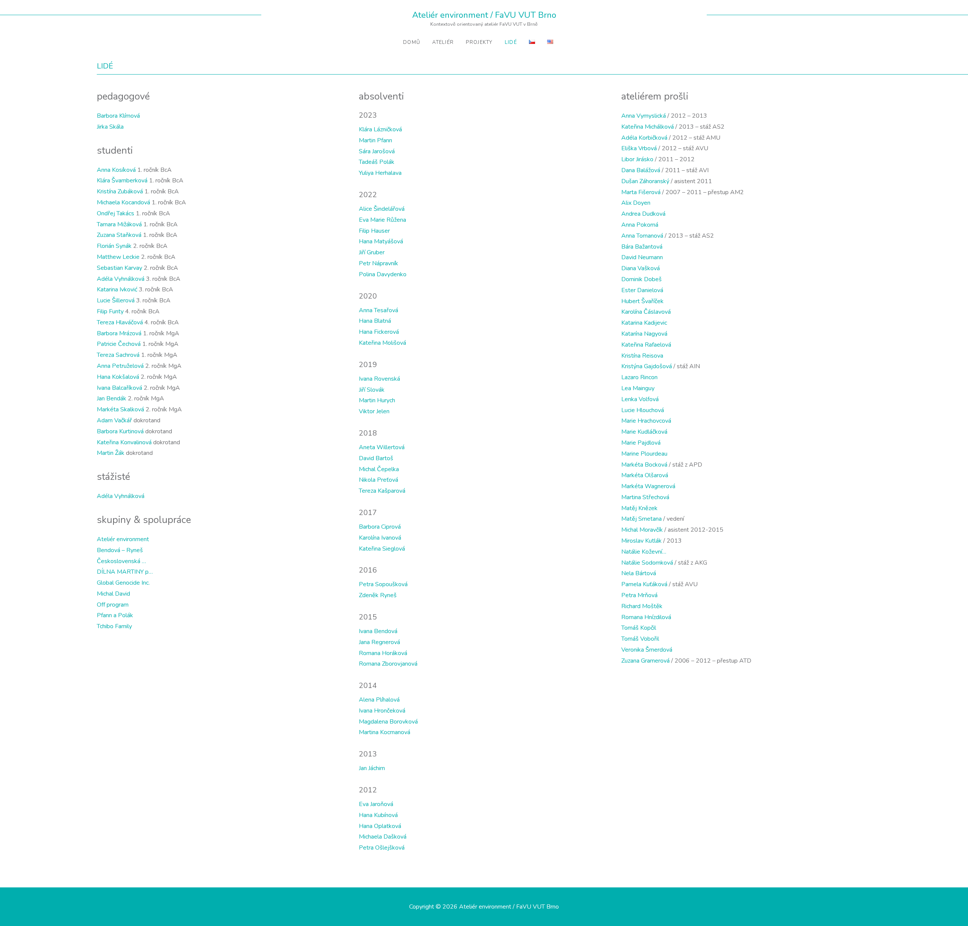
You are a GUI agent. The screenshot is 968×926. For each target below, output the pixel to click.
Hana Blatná (375, 321)
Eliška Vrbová (639, 148)
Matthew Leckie (118, 257)
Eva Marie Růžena (382, 220)
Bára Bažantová (641, 247)
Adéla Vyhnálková (120, 279)
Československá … (121, 561)
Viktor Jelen (374, 411)
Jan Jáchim (372, 768)
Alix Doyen (635, 203)
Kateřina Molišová (382, 343)
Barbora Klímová (118, 116)
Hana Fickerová (379, 332)
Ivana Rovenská (379, 379)
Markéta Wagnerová (648, 486)
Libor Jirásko (637, 159)
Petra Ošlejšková (382, 848)
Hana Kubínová (378, 815)
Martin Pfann (375, 140)
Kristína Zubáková (120, 191)
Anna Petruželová (120, 366)
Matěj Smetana (641, 519)
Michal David (113, 594)
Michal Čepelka (379, 469)
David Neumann (642, 257)
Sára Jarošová (377, 151)
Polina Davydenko (382, 274)
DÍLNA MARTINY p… (125, 572)
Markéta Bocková (644, 465)
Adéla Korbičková (644, 138)
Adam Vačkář (114, 420)
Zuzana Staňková (119, 235)
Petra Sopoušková (383, 584)
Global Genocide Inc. (123, 583)
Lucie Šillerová (116, 300)
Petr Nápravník (378, 263)
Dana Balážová (640, 170)
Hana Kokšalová (118, 377)
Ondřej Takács (115, 213)
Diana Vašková (640, 268)
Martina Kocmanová (384, 732)
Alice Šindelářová (382, 209)
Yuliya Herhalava (380, 173)
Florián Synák (114, 246)
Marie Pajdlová (641, 443)
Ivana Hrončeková (382, 711)
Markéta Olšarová (644, 475)
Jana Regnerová (379, 642)
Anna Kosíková (116, 170)
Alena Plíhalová (379, 700)
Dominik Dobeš (641, 279)
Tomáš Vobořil (640, 639)
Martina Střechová (645, 497)
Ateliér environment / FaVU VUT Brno (484, 15)
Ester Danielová (642, 290)
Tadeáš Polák (376, 162)
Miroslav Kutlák (641, 541)
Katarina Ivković (117, 289)
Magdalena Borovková (388, 721)
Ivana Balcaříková (119, 388)
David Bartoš (376, 458)
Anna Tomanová (642, 236)
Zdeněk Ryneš (378, 595)
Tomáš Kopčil (638, 628)
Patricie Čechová (119, 344)
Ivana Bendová (378, 631)
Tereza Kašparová (382, 491)
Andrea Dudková (643, 214)
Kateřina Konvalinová (124, 442)
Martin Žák (110, 453)
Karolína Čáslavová (646, 312)
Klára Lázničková (380, 129)
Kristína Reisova (642, 356)
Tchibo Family (114, 626)
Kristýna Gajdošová (646, 366)
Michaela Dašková (382, 837)
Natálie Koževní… (643, 552)
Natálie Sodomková (647, 563)
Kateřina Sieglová (382, 549)
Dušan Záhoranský (645, 181)
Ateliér (443, 42)
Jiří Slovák (372, 390)
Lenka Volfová (640, 399)
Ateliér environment (123, 539)
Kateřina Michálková (647, 127)
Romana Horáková (383, 653)
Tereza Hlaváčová (120, 322)
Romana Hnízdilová (646, 617)
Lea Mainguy (638, 388)
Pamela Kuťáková (644, 584)
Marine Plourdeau (644, 454)
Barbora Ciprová (380, 527)
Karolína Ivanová (380, 538)
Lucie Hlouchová (642, 410)
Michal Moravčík (642, 530)
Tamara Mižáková (119, 224)
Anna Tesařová (378, 310)
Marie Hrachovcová (646, 421)
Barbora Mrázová (119, 333)
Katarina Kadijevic (644, 323)
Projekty (479, 42)
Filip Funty (110, 311)
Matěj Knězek (639, 508)
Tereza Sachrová (118, 355)
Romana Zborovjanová (388, 664)
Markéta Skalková (120, 409)
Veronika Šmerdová (646, 650)
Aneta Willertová (382, 447)
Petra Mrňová (639, 595)
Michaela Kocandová (123, 202)
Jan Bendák (111, 398)
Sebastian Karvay (119, 268)
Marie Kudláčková (644, 432)
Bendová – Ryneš (120, 550)
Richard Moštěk (641, 606)
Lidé (511, 42)
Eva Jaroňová (376, 804)
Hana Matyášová (381, 241)
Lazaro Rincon (639, 377)
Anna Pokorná (639, 225)
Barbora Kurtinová (120, 431)
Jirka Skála (110, 127)
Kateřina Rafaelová (646, 345)
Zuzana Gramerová (645, 661)
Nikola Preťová (378, 480)
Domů (411, 42)
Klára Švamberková (122, 180)
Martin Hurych (377, 400)
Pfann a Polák (115, 615)
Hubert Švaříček (642, 301)
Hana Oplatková (380, 826)
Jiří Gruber (372, 252)
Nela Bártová (638, 573)
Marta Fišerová (641, 192)
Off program (113, 605)
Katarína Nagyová (644, 334)
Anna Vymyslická (643, 116)
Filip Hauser (374, 231)
